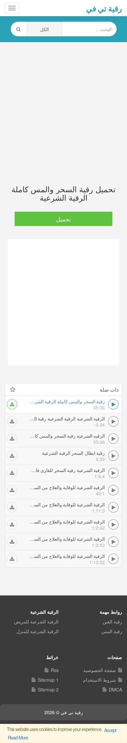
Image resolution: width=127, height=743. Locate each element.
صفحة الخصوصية (99, 670)
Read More (18, 737)
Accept (110, 730)
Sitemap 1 (48, 680)
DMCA (115, 689)
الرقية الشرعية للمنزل (37, 631)
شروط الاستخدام (99, 680)
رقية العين (112, 621)
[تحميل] (12, 404)
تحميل (63, 219)
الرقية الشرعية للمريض (36, 621)
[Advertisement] (63, 107)
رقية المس (111, 631)
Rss (55, 670)
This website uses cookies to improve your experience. (61, 733)
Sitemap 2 (48, 689)
